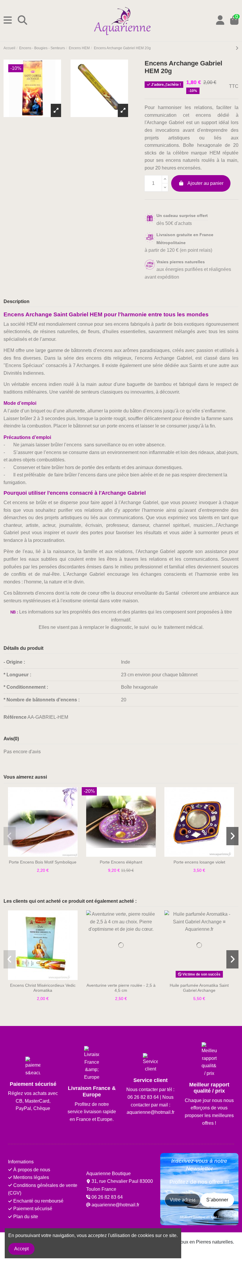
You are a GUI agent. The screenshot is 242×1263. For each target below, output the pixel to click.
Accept (21, 1248)
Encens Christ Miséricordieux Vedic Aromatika (43, 988)
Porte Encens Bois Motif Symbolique (42, 862)
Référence (15, 717)
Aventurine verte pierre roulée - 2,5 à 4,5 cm (121, 988)
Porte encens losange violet (199, 862)
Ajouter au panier (205, 183)
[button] (10, 836)
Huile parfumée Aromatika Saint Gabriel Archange (199, 988)
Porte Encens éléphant (121, 862)
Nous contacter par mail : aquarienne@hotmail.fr (150, 1105)
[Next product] (237, 48)
